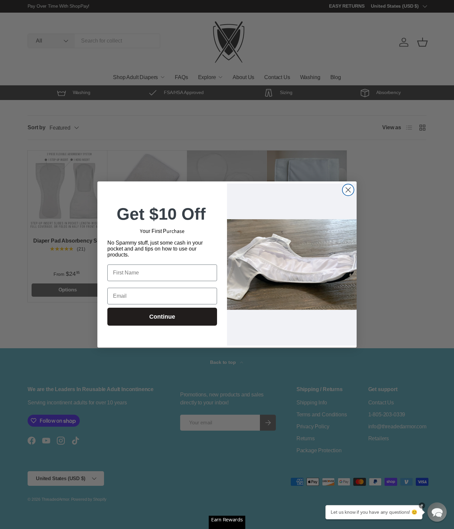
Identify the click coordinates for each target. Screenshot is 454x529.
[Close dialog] (348, 190)
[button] (437, 512)
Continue (162, 316)
